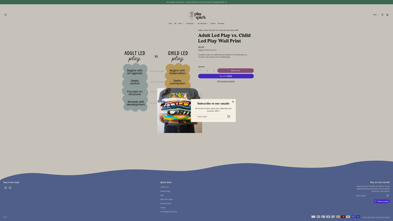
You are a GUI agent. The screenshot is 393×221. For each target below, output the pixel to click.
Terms (162, 207)
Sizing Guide (165, 191)
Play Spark (371, 217)
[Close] (233, 102)
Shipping (200, 50)
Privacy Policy (166, 203)
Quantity (201, 67)
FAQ (162, 195)
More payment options (226, 81)
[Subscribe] (387, 195)
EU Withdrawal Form (168, 212)
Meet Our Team (166, 199)
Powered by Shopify (383, 217)
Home (200, 30)
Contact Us (164, 187)
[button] (5, 14)
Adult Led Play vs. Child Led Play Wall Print (221, 30)
